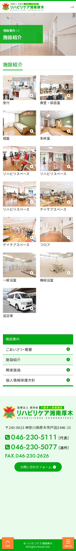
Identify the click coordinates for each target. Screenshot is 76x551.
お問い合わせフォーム (35, 467)
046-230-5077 (40, 447)
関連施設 (13, 369)
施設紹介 (13, 359)
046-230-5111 (40, 437)
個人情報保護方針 (20, 380)
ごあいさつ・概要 (19, 349)
